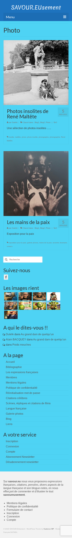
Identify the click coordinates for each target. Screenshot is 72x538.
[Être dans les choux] (25, 305)
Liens (9, 424)
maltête (18, 137)
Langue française (16, 408)
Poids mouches (21, 344)
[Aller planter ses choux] (39, 305)
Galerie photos (14, 413)
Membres (11, 377)
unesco (10, 246)
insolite (11, 137)
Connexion (13, 516)
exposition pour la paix (17, 243)
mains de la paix (45, 243)
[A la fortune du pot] (53, 296)
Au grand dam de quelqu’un (37, 334)
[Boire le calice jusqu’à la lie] (10, 315)
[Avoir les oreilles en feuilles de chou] (53, 305)
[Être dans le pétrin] (39, 296)
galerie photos (32, 243)
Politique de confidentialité (21, 387)
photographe (44, 137)
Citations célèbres (16, 398)
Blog (8, 418)
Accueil (10, 361)
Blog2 (42, 122)
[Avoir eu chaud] (10, 296)
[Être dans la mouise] (25, 296)
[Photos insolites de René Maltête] (36, 72)
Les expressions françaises (22, 372)
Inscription (13, 513)
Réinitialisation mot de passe (23, 393)
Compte (11, 519)
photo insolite (32, 137)
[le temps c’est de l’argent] (10, 305)
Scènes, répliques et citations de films (28, 403)
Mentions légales (16, 382)
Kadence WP (49, 529)
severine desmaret (60, 243)
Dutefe (14, 122)
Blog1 (37, 122)
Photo (48, 122)
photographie (55, 137)
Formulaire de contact (19, 509)
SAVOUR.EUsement (36, 7)
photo (24, 137)
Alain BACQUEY (16, 339)
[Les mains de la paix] (36, 183)
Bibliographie (14, 367)
